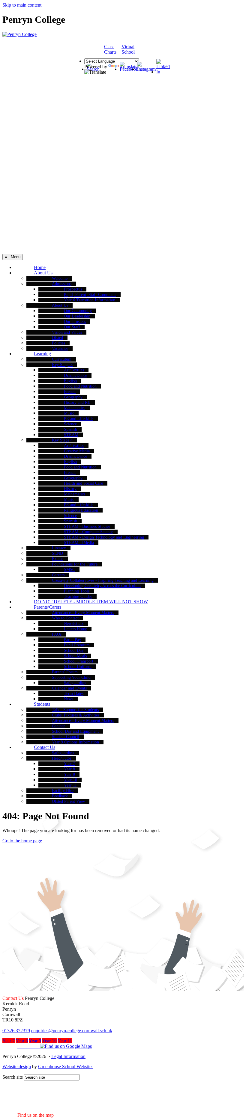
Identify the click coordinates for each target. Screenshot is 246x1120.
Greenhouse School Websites (65, 1066)
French (70, 391)
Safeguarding (75, 683)
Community (153, 50)
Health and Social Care (83, 483)
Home (40, 267)
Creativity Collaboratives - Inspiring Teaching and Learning (103, 580)
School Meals (75, 656)
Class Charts (110, 49)
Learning (42, 353)
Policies (58, 343)
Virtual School (128, 49)
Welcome (60, 278)
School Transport (78, 661)
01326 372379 (16, 1030)
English (70, 381)
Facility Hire (63, 790)
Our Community (78, 311)
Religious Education (81, 510)
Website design (16, 1066)
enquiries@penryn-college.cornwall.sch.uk (71, 1030)
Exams (57, 559)
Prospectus (73, 289)
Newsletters (73, 623)
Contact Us (44, 747)
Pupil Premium (77, 645)
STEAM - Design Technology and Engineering (104, 537)
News (68, 699)
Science (70, 424)
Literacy (59, 548)
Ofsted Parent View (68, 801)
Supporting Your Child (71, 677)
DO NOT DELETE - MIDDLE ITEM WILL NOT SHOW (91, 601)
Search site (12, 1077)
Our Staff (72, 327)
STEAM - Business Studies (87, 526)
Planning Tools (76, 591)
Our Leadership (77, 316)
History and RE (77, 402)
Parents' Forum (65, 672)
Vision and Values (67, 332)
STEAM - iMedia (79, 542)
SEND (57, 553)
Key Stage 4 (62, 440)
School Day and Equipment (75, 731)
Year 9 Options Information (75, 742)
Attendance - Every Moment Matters (83, 612)
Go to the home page (22, 840)
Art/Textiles (74, 370)
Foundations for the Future (75, 564)
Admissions (61, 284)
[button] (47, 1046)
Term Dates (73, 693)
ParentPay (72, 639)
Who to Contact (65, 618)
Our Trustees (75, 321)
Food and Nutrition (80, 386)
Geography (73, 397)
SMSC (69, 569)
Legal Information (68, 1056)
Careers (58, 575)
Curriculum (61, 359)
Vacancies (60, 348)
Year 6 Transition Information (89, 300)
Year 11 (70, 785)
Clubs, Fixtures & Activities (75, 715)
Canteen (58, 726)
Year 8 (69, 769)
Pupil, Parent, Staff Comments (90, 294)
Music (69, 413)
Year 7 (69, 763)
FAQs (57, 634)
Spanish (70, 429)
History (70, 488)
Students (42, 704)
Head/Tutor (61, 758)
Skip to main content (21, 4)
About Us (43, 272)
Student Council (65, 736)
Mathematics (74, 408)
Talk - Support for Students (75, 710)
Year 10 (70, 780)
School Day (74, 650)
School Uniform (78, 666)
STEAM (71, 435)
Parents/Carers (47, 607)
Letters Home (75, 629)
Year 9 (69, 774)
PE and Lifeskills (78, 418)
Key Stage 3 (62, 364)
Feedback (60, 796)
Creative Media (77, 451)
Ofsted (57, 337)
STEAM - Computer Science (88, 532)
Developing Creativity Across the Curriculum (102, 586)
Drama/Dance (75, 375)
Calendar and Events (69, 688)
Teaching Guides (78, 596)
